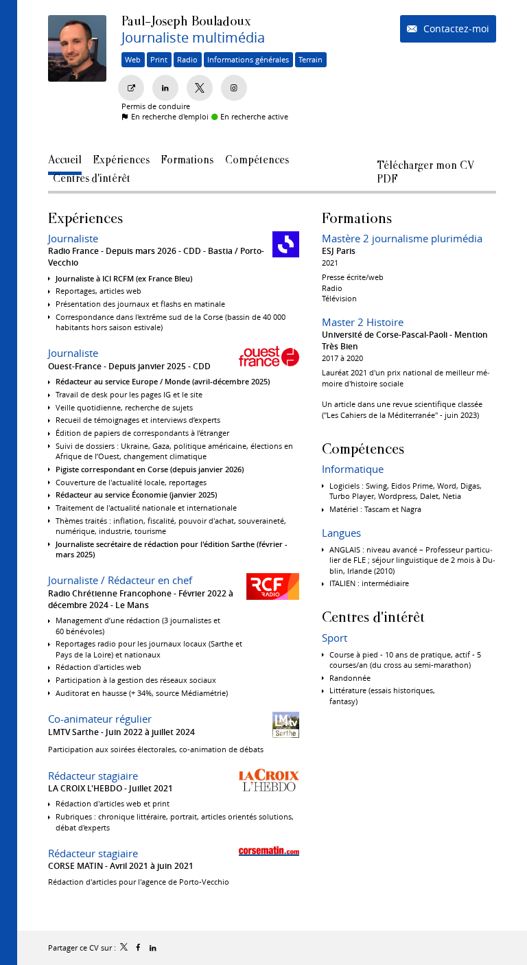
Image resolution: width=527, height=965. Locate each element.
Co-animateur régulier (100, 718)
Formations (357, 218)
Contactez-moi (455, 28)
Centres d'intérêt (373, 616)
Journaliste (73, 238)
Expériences (85, 218)
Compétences (363, 448)
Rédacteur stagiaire (93, 775)
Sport (334, 637)
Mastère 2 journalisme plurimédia (402, 238)
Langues (341, 532)
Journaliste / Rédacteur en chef (120, 580)
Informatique (353, 469)
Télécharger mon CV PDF (425, 168)
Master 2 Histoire (362, 322)
